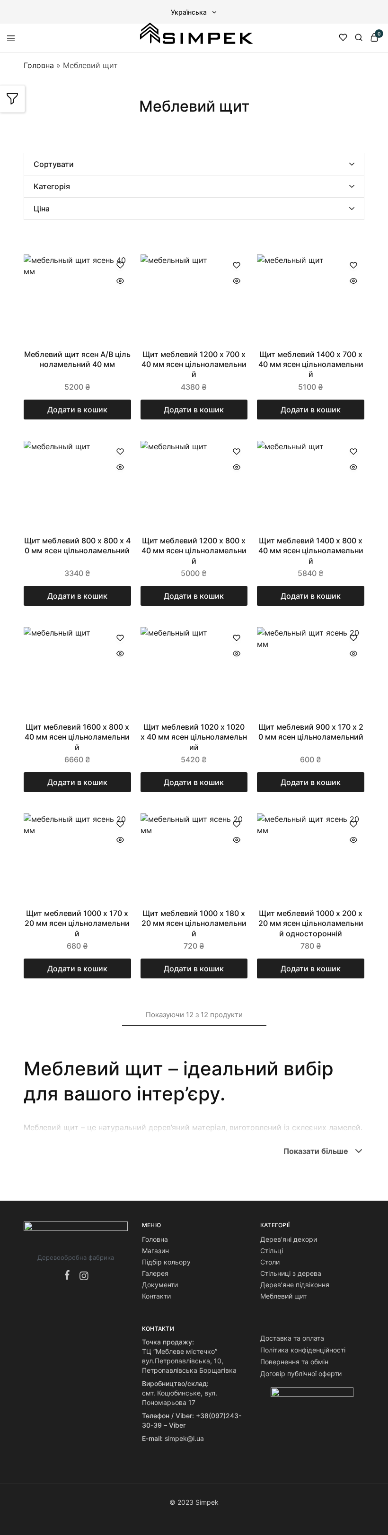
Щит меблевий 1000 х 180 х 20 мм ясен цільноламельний (194, 923)
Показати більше (315, 1151)
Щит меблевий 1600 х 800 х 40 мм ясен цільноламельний (77, 737)
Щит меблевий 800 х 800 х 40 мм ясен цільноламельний (77, 545)
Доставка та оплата (292, 1338)
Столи (270, 1262)
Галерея (155, 1273)
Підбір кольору (166, 1262)
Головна (39, 65)
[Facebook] (69, 1275)
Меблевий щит (283, 1296)
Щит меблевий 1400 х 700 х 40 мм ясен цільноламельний (310, 364)
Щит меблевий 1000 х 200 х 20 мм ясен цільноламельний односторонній (310, 923)
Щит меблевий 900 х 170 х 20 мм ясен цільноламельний (310, 731)
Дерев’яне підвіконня (294, 1285)
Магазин (155, 1251)
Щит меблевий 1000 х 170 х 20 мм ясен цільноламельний (77, 923)
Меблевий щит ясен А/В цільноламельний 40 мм (77, 359)
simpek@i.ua (184, 1438)
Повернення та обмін (294, 1362)
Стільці (271, 1251)
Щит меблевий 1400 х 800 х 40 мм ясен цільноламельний (310, 551)
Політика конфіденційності (302, 1350)
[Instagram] (82, 1276)
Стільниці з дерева (290, 1273)
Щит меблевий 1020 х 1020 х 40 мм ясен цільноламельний (194, 737)
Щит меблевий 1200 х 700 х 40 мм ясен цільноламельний (194, 364)
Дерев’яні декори (288, 1239)
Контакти (156, 1296)
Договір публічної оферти (301, 1373)
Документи (160, 1285)
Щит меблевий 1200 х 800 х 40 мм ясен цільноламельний (194, 551)
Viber (177, 1425)
